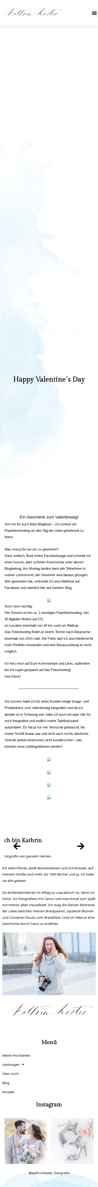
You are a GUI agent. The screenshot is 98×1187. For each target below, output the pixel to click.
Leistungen (11, 1064)
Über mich (10, 1073)
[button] (94, 13)
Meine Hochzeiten (16, 1055)
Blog (5, 1082)
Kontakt (8, 1092)
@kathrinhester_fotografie (49, 1173)
